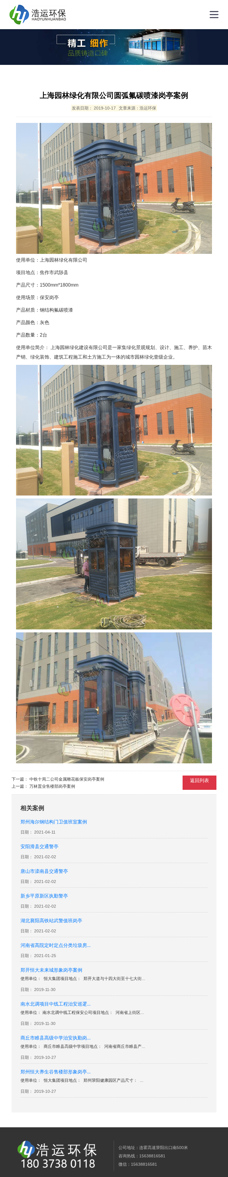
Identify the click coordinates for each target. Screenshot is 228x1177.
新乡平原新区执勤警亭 (44, 896)
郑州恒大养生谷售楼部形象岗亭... (55, 1072)
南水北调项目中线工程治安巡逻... (55, 1004)
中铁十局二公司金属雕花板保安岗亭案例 (66, 779)
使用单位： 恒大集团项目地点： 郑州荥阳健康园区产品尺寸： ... (81, 1080)
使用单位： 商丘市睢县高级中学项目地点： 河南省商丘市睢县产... (82, 1046)
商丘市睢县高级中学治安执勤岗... (55, 1038)
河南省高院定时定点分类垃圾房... (55, 945)
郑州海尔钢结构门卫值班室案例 (53, 822)
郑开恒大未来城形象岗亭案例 (51, 970)
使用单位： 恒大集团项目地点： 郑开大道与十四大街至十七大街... (82, 978)
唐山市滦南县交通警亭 (44, 871)
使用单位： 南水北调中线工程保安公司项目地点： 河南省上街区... (82, 1012)
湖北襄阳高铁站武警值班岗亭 (51, 920)
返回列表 (199, 780)
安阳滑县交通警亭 (39, 846)
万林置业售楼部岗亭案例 (52, 786)
